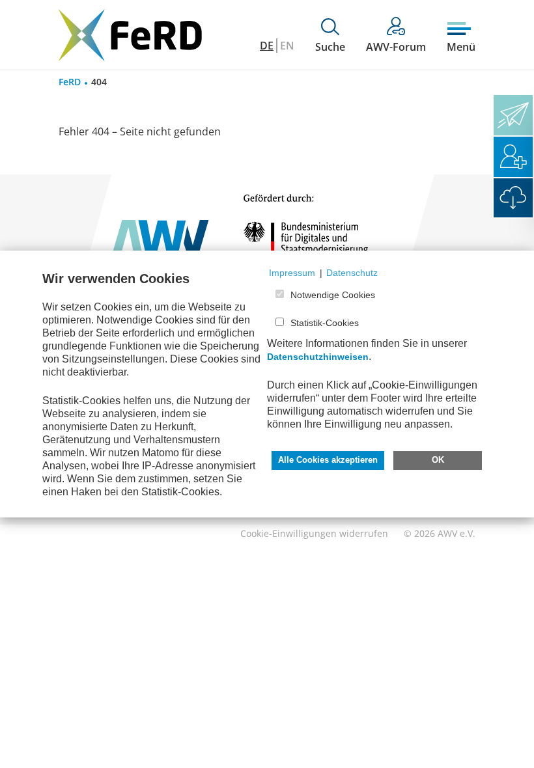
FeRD (70, 81)
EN (287, 45)
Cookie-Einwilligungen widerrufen (314, 533)
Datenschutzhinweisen (318, 356)
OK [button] (438, 460)
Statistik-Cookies (324, 323)
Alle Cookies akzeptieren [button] (328, 460)
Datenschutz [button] (352, 272)
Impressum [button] (292, 272)
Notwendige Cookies (332, 295)
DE (267, 45)
